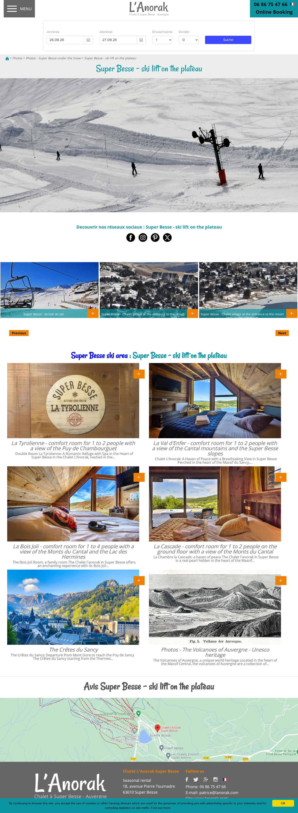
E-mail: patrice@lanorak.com (212, 792)
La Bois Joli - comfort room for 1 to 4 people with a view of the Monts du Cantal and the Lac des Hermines (73, 551)
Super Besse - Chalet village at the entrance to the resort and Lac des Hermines (242, 315)
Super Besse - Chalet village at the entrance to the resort (142, 314)
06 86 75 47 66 (271, 4)
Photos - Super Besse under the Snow (53, 58)
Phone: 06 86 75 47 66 (206, 786)
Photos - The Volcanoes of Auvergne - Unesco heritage (215, 652)
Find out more (160, 808)
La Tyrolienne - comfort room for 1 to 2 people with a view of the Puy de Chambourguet (73, 445)
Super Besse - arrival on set (44, 314)
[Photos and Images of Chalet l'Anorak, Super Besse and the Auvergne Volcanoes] (70, 786)
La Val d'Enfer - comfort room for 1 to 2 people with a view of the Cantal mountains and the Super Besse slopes (215, 448)
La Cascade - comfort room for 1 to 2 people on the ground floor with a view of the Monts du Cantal (215, 549)
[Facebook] (189, 779)
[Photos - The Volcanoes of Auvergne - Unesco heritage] (280, 580)
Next (282, 333)
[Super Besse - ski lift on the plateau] (149, 9)
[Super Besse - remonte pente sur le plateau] (292, 3)
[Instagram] (218, 779)
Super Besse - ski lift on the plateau (110, 58)
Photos (17, 58)
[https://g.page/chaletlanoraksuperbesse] (208, 779)
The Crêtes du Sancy (73, 649)
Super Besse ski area (99, 355)
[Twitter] (198, 779)
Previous (19, 333)
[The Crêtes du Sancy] (139, 580)
